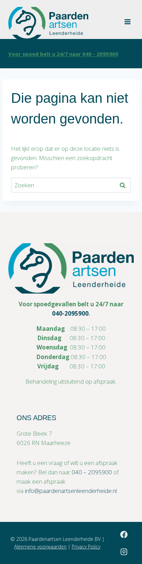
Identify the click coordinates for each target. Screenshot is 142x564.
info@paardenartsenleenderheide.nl (71, 491)
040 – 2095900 (92, 472)
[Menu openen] (127, 19)
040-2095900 (70, 313)
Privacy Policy (86, 546)
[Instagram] (123, 551)
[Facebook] (123, 534)
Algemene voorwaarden (40, 546)
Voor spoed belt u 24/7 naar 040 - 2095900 (63, 53)
